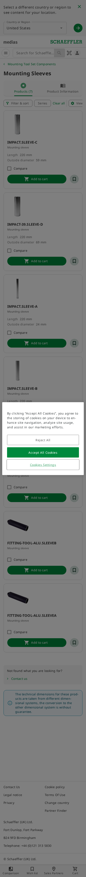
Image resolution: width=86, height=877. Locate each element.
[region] (43, 438)
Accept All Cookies (42, 452)
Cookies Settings (43, 464)
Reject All (43, 440)
